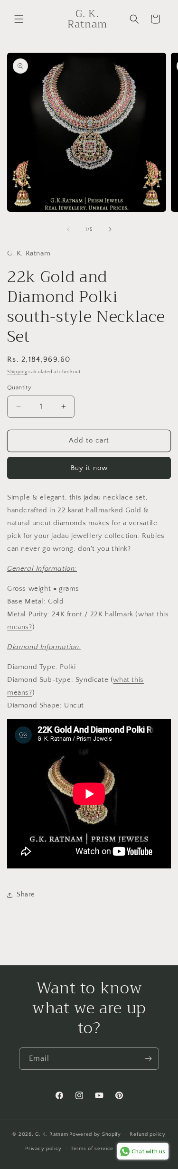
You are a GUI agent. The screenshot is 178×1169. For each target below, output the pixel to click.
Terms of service (92, 1148)
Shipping (17, 372)
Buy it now (89, 468)
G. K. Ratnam (51, 1134)
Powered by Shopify (95, 1134)
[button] (19, 19)
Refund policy (147, 1134)
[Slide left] (68, 229)
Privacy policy (43, 1148)
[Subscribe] (148, 1058)
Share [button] (26, 894)
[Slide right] (110, 229)
